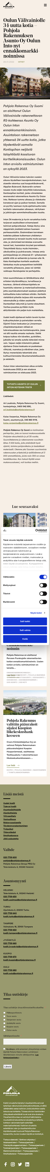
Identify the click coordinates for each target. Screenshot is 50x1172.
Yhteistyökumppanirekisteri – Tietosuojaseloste (23, 1145)
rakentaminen (39, 770)
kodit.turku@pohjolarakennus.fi (18, 916)
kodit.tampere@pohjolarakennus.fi (20, 933)
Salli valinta (25, 630)
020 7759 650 (10, 929)
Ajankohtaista (10, 812)
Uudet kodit (9, 803)
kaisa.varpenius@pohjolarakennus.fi (20, 423)
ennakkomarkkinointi (17, 675)
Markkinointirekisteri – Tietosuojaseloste (20, 1151)
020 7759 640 (10, 913)
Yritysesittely (9, 816)
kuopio (10, 770)
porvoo (11, 677)
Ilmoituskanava (10, 835)
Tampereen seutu (14, 1019)
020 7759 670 (9, 956)
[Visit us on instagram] (12, 1164)
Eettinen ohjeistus (27, 1139)
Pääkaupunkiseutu (14, 1012)
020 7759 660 (10, 943)
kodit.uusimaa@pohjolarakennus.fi (20, 899)
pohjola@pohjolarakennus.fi (16, 860)
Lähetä (7, 1066)
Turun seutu (12, 1016)
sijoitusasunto (24, 677)
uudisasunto (38, 677)
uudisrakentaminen (27, 680)
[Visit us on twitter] (20, 1164)
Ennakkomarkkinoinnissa (18, 672)
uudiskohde (12, 680)
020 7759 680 (10, 970)
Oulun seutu (12, 1030)
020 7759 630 (10, 896)
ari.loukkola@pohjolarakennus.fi (19, 409)
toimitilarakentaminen (18, 772)
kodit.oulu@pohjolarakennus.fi (18, 973)
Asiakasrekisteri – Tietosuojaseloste (18, 1142)
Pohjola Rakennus (11, 5)
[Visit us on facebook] (5, 1164)
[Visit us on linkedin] (27, 1164)
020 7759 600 (10, 857)
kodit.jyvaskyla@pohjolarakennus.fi (20, 946)
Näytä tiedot (36, 613)
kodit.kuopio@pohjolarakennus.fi (19, 960)
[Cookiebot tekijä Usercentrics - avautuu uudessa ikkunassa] (35, 530)
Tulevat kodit (9, 806)
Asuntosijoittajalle (12, 809)
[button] (45, 5)
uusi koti (23, 682)
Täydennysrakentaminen (15, 825)
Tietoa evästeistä (10, 1139)
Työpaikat (8, 829)
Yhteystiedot (9, 832)
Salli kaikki (25, 621)
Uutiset (21, 62)
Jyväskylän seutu (14, 1023)
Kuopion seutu (13, 1026)
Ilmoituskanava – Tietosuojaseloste (18, 1153)
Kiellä (25, 639)
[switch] (43, 585)
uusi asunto (12, 682)
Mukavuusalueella (12, 822)
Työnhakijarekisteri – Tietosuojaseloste (19, 1148)
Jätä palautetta (11, 838)
